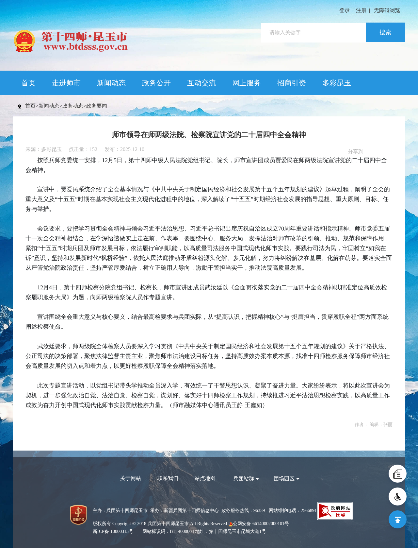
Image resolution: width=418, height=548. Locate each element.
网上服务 (246, 83)
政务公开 (156, 83)
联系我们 (167, 478)
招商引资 (291, 83)
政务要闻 (96, 106)
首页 (28, 83)
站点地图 (205, 478)
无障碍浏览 (387, 10)
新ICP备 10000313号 (113, 531)
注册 (361, 10)
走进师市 (66, 83)
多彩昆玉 (336, 83)
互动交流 (201, 83)
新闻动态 (111, 83)
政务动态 (72, 106)
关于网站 (130, 478)
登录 (344, 10)
